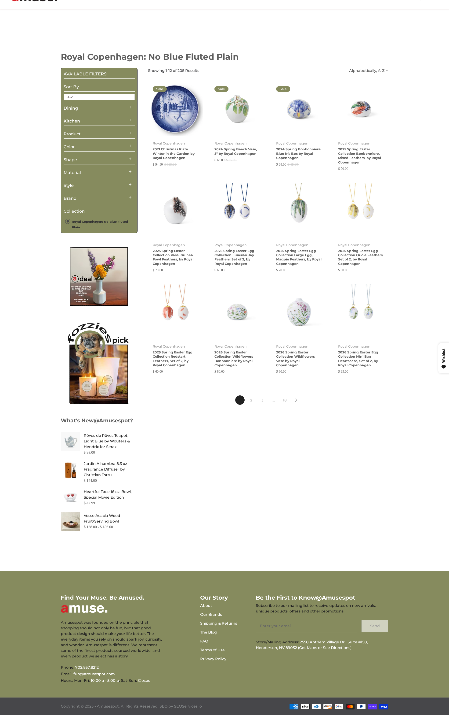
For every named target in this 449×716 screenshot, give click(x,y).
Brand (70, 198)
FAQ (204, 641)
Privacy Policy (213, 659)
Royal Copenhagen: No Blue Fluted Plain (99, 224)
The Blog (208, 632)
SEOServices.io (188, 706)
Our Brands (211, 614)
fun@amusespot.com (94, 674)
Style (69, 185)
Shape (70, 159)
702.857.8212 (87, 667)
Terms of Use (212, 650)
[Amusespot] (99, 276)
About (206, 605)
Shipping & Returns (218, 623)
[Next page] (296, 400)
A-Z (70, 97)
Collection (74, 211)
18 (285, 400)
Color (69, 146)
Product (72, 134)
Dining (71, 108)
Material (72, 172)
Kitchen (72, 121)
